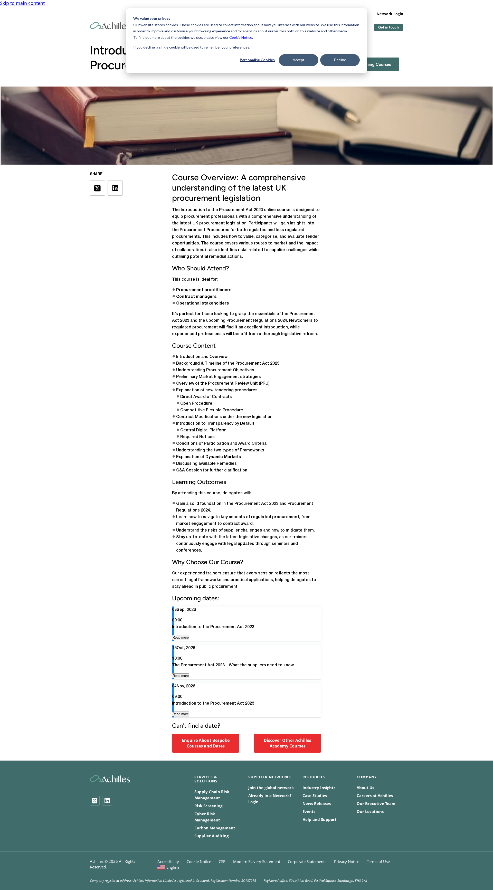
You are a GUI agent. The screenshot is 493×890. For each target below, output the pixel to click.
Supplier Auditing (211, 835)
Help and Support (319, 819)
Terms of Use (378, 861)
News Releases (316, 803)
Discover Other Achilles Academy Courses (287, 743)
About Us (365, 787)
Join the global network (271, 787)
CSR (222, 861)
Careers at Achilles (375, 795)
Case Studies (314, 795)
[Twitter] (95, 801)
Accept (299, 60)
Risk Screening (208, 805)
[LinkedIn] (107, 801)
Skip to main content (22, 3)
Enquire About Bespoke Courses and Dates (206, 743)
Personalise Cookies (257, 60)
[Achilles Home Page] (110, 26)
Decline (340, 60)
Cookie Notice (240, 37)
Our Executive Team (376, 803)
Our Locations (370, 811)
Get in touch (388, 27)
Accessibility (168, 861)
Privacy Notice (346, 861)
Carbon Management (214, 827)
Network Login (390, 13)
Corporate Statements (307, 861)
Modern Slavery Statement (256, 861)
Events (308, 811)
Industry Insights (318, 787)
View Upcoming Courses (367, 64)
